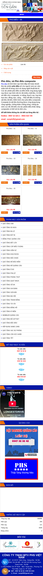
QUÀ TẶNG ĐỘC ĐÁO (10, 323)
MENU (22, 14)
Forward (38, 545)
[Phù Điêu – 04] (32, 170)
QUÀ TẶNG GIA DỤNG (10, 288)
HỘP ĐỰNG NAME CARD (11, 326)
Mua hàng (37, 77)
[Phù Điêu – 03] (10, 170)
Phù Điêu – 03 (10, 158)
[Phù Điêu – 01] (10, 140)
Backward (4, 545)
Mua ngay (16, 152)
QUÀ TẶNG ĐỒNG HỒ (10, 307)
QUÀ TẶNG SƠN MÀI (10, 292)
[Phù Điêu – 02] (32, 140)
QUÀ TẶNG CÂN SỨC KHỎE (12, 334)
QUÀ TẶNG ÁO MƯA (9, 227)
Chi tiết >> (4, 152)
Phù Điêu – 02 (32, 128)
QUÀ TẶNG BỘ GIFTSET (11, 319)
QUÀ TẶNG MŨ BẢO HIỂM (11, 262)
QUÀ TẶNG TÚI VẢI (9, 304)
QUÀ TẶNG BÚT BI (9, 235)
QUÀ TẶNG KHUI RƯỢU (11, 254)
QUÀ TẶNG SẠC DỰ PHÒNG (12, 330)
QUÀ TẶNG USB (8, 223)
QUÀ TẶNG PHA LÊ (9, 273)
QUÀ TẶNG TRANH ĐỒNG (11, 300)
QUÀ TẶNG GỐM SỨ (10, 250)
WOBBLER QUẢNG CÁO (11, 315)
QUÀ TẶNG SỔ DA (9, 284)
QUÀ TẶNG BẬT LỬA (10, 243)
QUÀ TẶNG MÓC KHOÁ (10, 258)
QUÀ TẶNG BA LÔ (9, 231)
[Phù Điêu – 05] (10, 200)
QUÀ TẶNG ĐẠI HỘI (9, 296)
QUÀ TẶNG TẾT (8, 338)
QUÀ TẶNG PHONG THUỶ (11, 277)
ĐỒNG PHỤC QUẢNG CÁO (11, 239)
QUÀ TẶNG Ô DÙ (8, 269)
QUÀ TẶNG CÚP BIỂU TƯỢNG (13, 246)
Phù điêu (4, 84)
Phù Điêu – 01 (10, 128)
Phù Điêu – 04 (32, 158)
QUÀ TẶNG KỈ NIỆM (9, 311)
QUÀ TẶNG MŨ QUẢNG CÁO (12, 265)
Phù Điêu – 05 (10, 188)
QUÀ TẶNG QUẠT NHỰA (11, 281)
